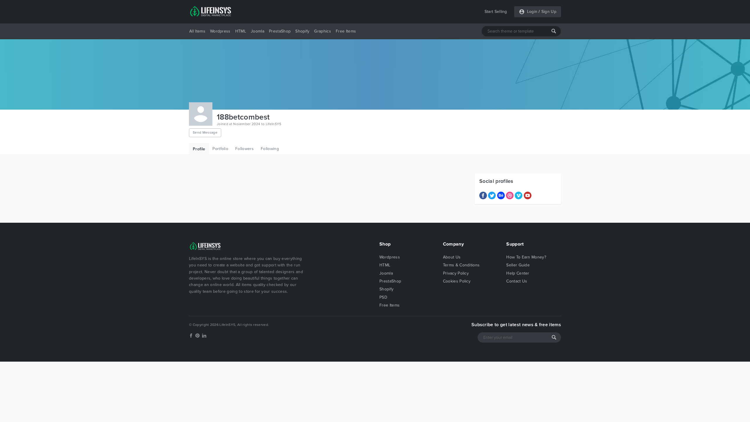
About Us (452, 257)
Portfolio (220, 148)
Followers (244, 148)
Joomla (257, 31)
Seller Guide (518, 265)
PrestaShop (280, 31)
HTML (240, 31)
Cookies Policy (457, 281)
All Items (197, 31)
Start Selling (496, 11)
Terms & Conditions (461, 265)
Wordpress (220, 31)
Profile (199, 149)
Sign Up (548, 11)
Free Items (346, 31)
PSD (383, 297)
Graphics (322, 31)
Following (270, 148)
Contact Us (516, 281)
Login (532, 11)
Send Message (205, 132)
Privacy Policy (456, 273)
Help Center (517, 273)
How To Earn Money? (526, 257)
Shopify (302, 31)
